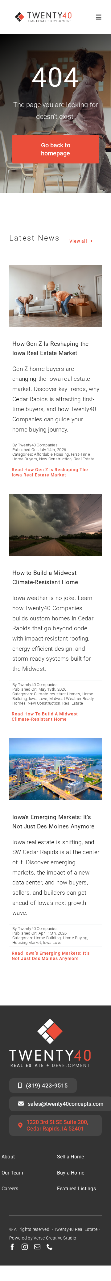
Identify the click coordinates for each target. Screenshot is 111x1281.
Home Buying (75, 938)
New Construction (55, 459)
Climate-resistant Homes (57, 694)
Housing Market (26, 942)
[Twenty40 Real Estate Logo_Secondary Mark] (43, 9)
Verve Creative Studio (55, 1237)
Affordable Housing (51, 454)
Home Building (47, 938)
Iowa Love (38, 698)
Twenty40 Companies (38, 445)
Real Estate (84, 459)
